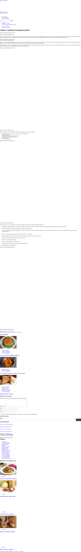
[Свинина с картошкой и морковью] (8, 474)
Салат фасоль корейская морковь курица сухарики (10, 332)
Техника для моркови (6, 456)
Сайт (1, 412)
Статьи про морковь (6, 371)
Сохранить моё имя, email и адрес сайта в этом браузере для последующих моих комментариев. (19, 414)
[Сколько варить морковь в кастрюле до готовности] (8, 367)
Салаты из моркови (5, 353)
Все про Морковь (10, 5)
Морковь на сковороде (6, 389)
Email (1, 410)
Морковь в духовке (5, 387)
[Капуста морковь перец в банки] (8, 492)
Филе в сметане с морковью (5, 433)
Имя (1, 408)
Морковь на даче (5, 448)
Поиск (1, 418)
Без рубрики (4, 441)
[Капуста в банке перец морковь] (8, 527)
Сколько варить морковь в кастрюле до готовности (12, 373)
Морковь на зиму (5, 449)
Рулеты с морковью (5, 391)
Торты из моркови (5, 457)
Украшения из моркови (6, 458)
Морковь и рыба (5, 388)
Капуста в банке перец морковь (6, 431)
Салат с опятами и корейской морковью (9, 355)
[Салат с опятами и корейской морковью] (8, 348)
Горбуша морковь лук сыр (6, 393)
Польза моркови (5, 17)
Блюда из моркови (5, 350)
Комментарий (3, 406)
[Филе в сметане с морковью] (8, 545)
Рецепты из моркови (6, 18)
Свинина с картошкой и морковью (6, 424)
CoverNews (16, 551)
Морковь (4, 445)
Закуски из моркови (6, 26)
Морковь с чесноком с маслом (7, 331)
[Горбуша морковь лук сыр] (8, 384)
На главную (4, 16)
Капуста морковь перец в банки (6, 426)
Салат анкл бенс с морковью (5, 428)
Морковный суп (5, 444)
